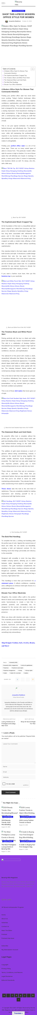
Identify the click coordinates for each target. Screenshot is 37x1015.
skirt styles (18, 391)
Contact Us (5, 926)
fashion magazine (9, 670)
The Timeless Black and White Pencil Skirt (17, 78)
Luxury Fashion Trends (28, 816)
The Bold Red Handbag (11, 82)
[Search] (34, 3)
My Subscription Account (10, 949)
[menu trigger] (4, 3)
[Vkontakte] (18, 999)
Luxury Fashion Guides (28, 841)
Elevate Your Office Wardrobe (13, 84)
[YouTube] (29, 995)
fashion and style (17, 668)
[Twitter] (23, 679)
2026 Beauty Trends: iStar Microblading (6, 822)
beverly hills (13, 662)
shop (20, 670)
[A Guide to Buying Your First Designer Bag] (27, 837)
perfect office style (18, 146)
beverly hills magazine (11, 665)
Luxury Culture (7, 841)
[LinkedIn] (20, 995)
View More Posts (18, 697)
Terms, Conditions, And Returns (12, 972)
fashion (6, 668)
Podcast (4, 934)
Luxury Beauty (7, 816)
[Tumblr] (25, 995)
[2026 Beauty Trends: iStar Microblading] (10, 812)
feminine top (6, 276)
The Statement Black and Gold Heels (15, 80)
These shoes (6, 488)
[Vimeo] (33, 995)
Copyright (5, 964)
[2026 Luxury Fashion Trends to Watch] (27, 812)
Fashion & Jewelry (18, 10)
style (5, 673)
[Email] (33, 679)
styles (26, 673)
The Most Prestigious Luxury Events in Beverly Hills (9, 847)
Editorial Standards (8, 980)
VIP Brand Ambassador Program (13, 907)
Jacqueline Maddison (15, 21)
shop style (29, 670)
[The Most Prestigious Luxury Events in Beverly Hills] (10, 837)
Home (4, 915)
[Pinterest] (28, 679)
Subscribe (5, 946)
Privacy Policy (6, 968)
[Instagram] (16, 995)
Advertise (5, 922)
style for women (15, 673)
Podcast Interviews (8, 938)
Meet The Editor (7, 930)
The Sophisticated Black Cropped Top (15, 75)
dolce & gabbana (26, 665)
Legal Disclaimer (7, 976)
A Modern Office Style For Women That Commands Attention (16, 72)
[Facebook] (17, 679)
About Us (5, 918)
